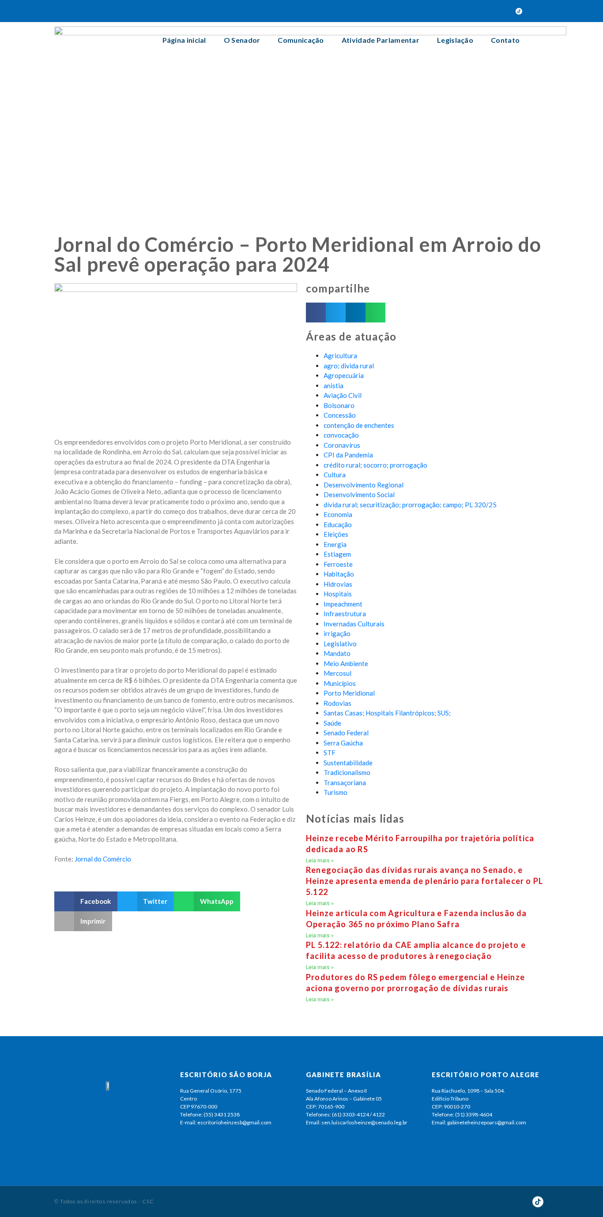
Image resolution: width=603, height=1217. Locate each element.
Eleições (336, 534)
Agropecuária (344, 375)
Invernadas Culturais (354, 624)
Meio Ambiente (346, 663)
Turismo (335, 792)
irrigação (337, 633)
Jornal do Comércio (103, 859)
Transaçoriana (345, 782)
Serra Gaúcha (343, 743)
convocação (341, 435)
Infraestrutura (345, 614)
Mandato (337, 653)
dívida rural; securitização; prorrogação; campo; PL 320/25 (410, 505)
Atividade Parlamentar (380, 40)
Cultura (335, 475)
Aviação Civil (343, 395)
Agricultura (340, 355)
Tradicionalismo (347, 772)
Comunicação (301, 40)
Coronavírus (342, 445)
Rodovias (337, 703)
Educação (338, 524)
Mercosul (337, 673)
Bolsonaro (339, 405)
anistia (333, 385)
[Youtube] (457, 11)
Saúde (332, 723)
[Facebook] (426, 11)
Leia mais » (320, 861)
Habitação (339, 574)
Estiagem (337, 554)
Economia (338, 514)
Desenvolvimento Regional (363, 485)
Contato (505, 40)
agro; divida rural (349, 366)
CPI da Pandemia (348, 455)
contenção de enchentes (359, 425)
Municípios (340, 683)
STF (329, 752)
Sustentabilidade (348, 763)
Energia (335, 544)
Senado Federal (346, 733)
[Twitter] (441, 11)
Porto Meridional (349, 693)
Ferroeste (338, 564)
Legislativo (340, 644)
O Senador (242, 40)
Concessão (340, 415)
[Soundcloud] (488, 11)
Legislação (455, 40)
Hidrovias (338, 584)
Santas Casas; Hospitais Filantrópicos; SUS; (387, 713)
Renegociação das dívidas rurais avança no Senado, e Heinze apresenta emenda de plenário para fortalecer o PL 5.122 (424, 881)
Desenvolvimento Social (359, 494)
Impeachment (343, 604)
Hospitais (338, 594)
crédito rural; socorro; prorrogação (375, 465)
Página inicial (184, 40)
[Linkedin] (503, 11)
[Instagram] (472, 11)
